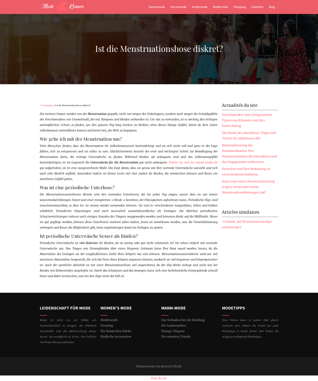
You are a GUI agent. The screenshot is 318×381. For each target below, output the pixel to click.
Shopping (240, 7)
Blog (272, 7)
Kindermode (199, 7)
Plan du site (159, 378)
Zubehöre (257, 7)
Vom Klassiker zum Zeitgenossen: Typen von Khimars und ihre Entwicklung (247, 120)
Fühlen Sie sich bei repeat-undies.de (193, 162)
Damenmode (157, 7)
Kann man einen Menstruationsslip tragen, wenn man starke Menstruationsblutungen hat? (248, 186)
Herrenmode (178, 7)
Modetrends (220, 7)
